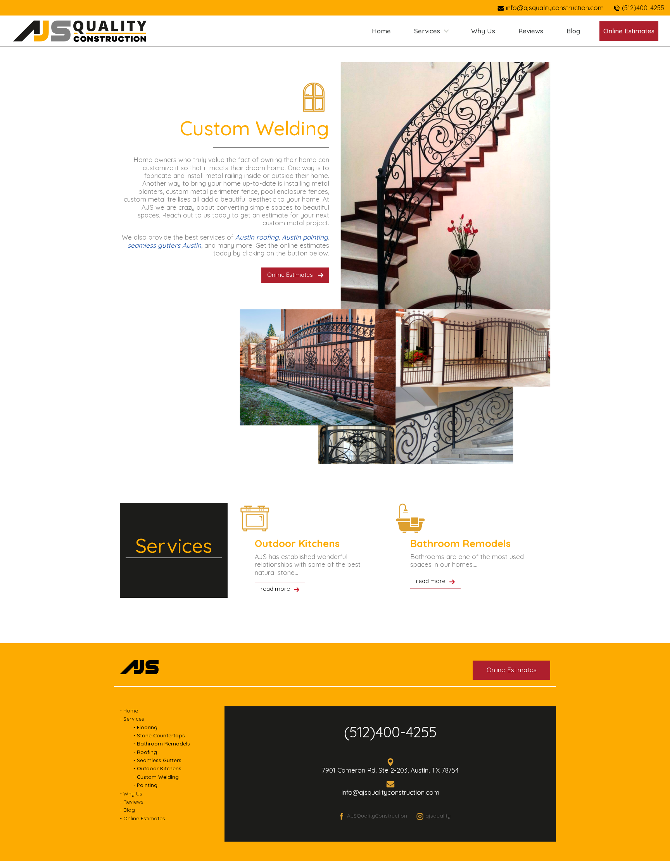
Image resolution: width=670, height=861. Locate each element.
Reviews (530, 31)
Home (381, 31)
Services (427, 31)
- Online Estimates (142, 818)
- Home (129, 710)
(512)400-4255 (390, 732)
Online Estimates (290, 274)
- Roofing (145, 752)
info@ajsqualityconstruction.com (555, 7)
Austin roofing (257, 237)
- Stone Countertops (159, 735)
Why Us (483, 31)
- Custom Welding (156, 776)
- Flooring (145, 727)
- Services (132, 718)
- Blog (127, 809)
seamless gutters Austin (164, 245)
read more (275, 588)
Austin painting (305, 237)
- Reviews (131, 801)
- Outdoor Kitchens (157, 768)
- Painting (145, 785)
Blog (573, 31)
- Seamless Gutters (157, 760)
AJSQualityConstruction (377, 815)
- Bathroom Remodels (161, 743)
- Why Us (131, 793)
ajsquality (438, 815)
